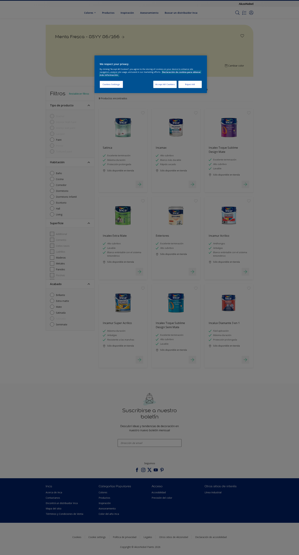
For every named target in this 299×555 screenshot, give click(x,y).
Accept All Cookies (165, 84)
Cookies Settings (111, 84)
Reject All (190, 84)
